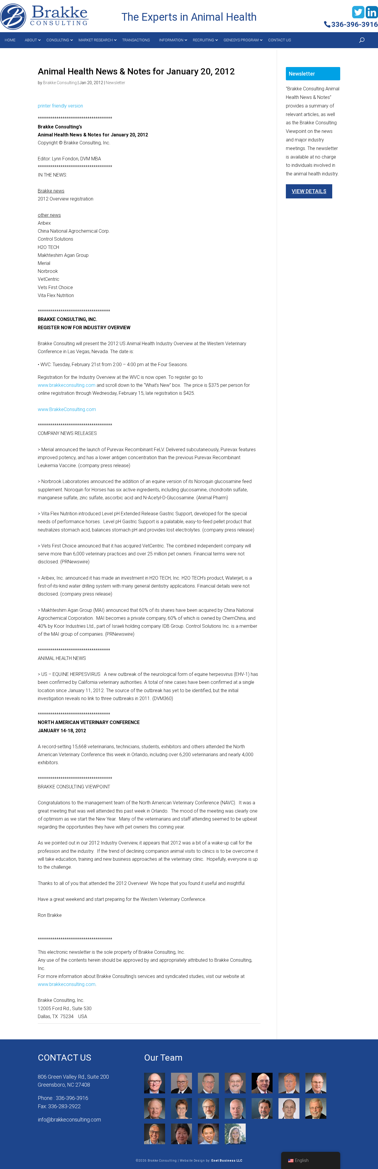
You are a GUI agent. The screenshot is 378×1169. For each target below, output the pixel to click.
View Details (309, 191)
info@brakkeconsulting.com (69, 1119)
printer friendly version (60, 106)
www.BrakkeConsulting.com (67, 409)
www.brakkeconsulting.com (66, 385)
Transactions (136, 40)
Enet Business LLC (226, 1160)
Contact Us (279, 40)
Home (10, 40)
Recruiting (203, 40)
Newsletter (115, 82)
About (31, 40)
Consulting (57, 40)
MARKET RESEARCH (96, 40)
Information (171, 40)
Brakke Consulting (60, 82)
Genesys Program (241, 40)
